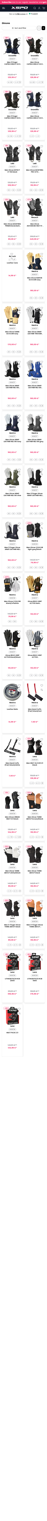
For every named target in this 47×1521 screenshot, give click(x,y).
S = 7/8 (10, 837)
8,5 (31, 190)
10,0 (18, 190)
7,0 (31, 621)
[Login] (39, 8)
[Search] (34, 8)
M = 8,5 (10, 82)
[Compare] (19, 43)
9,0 (13, 190)
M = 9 (37, 783)
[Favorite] (19, 38)
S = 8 (16, 82)
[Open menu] (3, 8)
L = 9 (38, 82)
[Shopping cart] (43, 8)
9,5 (40, 190)
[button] (20, 82)
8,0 (9, 190)
